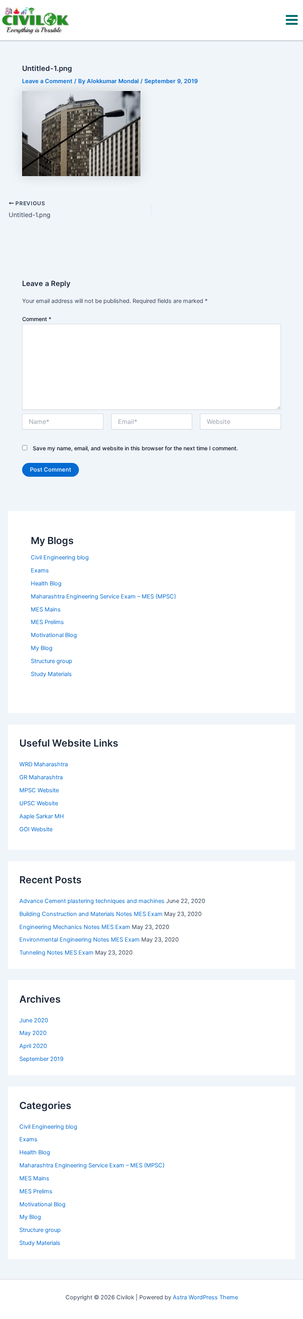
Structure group (51, 661)
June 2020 (33, 1020)
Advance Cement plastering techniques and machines (92, 901)
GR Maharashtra (41, 777)
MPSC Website (39, 790)
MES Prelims (47, 622)
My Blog (41, 648)
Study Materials (51, 674)
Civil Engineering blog (60, 557)
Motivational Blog (54, 635)
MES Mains (46, 609)
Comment (36, 319)
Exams (40, 570)
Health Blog (46, 583)
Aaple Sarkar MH (41, 816)
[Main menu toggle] (292, 20)
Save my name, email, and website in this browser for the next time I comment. (135, 448)
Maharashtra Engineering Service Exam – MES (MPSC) (103, 596)
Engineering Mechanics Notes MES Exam (74, 927)
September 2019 (41, 1059)
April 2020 (33, 1046)
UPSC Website (38, 803)
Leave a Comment (47, 81)
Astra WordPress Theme (205, 1297)
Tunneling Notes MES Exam (56, 952)
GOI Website (35, 829)
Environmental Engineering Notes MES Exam (79, 939)
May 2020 (33, 1033)
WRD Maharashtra (43, 764)
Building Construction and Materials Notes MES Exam (91, 914)
